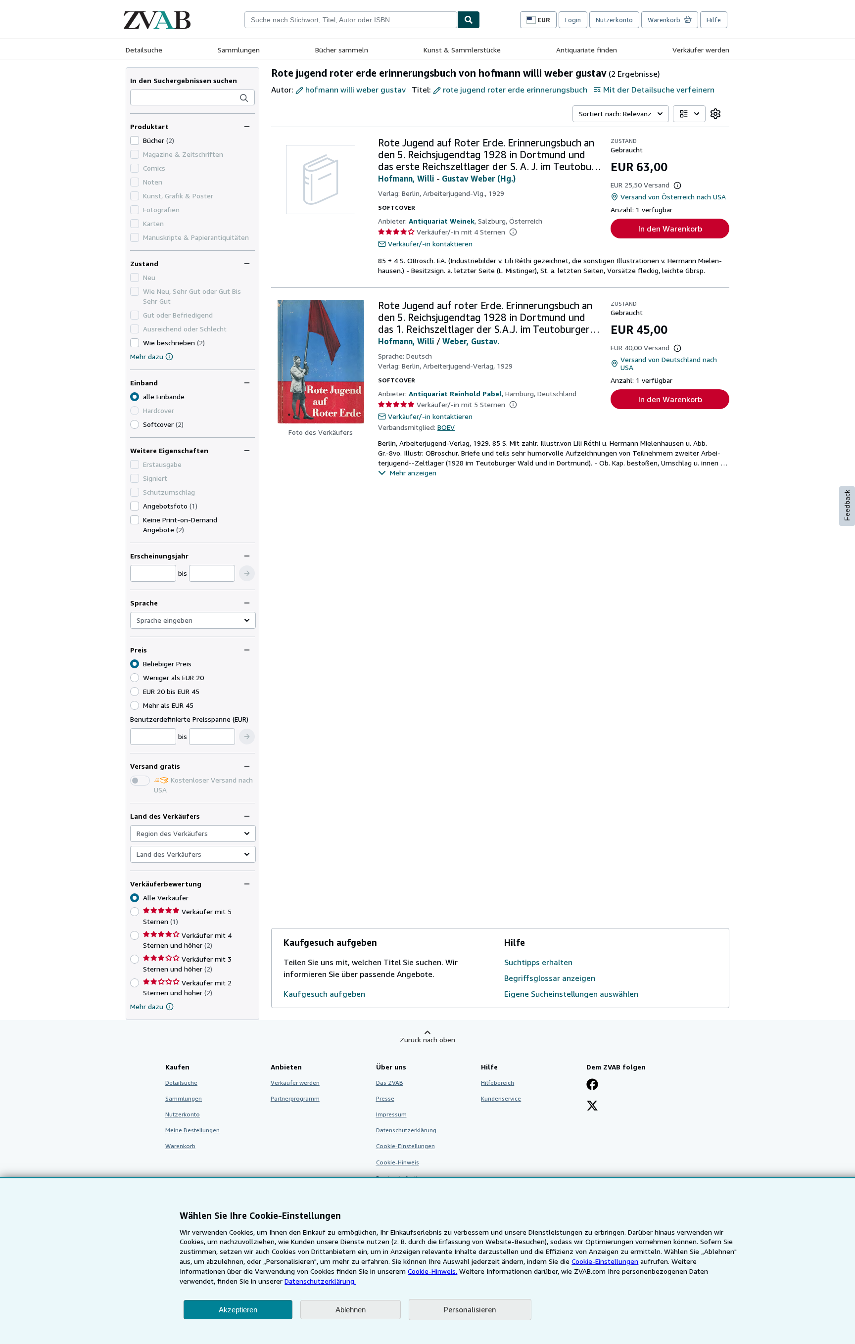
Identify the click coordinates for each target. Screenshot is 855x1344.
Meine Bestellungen (192, 1130)
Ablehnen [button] (350, 1309)
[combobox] (350, 19)
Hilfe (714, 20)
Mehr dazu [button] (146, 1006)
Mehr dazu (146, 356)
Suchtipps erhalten (538, 962)
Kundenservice (501, 1098)
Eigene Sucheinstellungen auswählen (571, 994)
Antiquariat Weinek (442, 221)
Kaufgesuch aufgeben (324, 994)
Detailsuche (144, 50)
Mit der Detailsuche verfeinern (658, 89)
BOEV (446, 427)
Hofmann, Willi (406, 179)
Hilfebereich (497, 1082)
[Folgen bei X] (592, 1106)
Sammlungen (239, 50)
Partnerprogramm (295, 1098)
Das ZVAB (389, 1082)
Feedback (847, 505)
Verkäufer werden (700, 50)
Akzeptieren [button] (238, 1309)
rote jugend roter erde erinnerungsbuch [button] (515, 89)
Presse (385, 1098)
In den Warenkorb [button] (670, 228)
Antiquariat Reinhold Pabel (455, 393)
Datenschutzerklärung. (320, 1281)
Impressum (391, 1114)
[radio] (134, 424)
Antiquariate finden (586, 50)
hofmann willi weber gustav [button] (355, 89)
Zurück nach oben (427, 1039)
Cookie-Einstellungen (604, 1261)
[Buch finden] (468, 19)
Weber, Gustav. (470, 341)
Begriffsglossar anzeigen (549, 978)
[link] (715, 114)
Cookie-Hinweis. (432, 1271)
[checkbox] (134, 140)
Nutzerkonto (614, 20)
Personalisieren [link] (470, 1309)
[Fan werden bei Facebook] (592, 1085)
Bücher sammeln (341, 50)
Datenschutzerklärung (406, 1130)
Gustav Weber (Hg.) (479, 179)
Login (573, 20)
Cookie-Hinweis (397, 1162)
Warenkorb (180, 1146)
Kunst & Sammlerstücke (462, 50)
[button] (244, 98)
